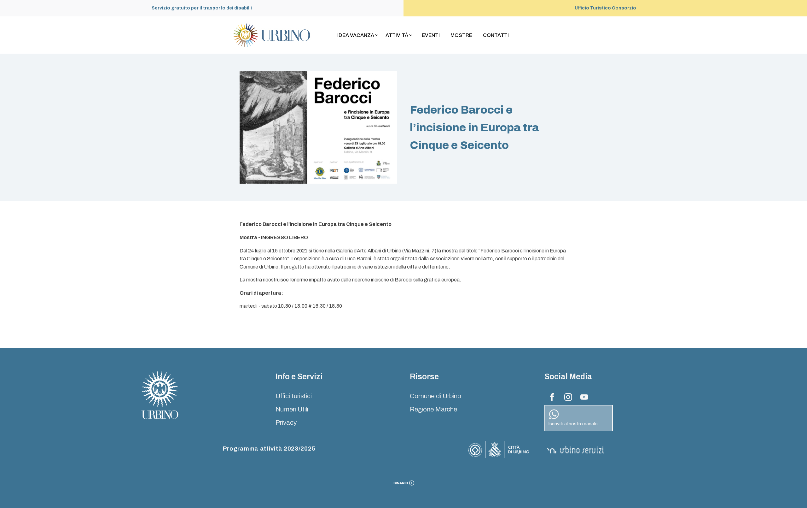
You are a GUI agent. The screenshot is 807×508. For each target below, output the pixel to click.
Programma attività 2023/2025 (269, 448)
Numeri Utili (292, 409)
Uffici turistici (294, 396)
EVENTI (431, 35)
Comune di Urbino (435, 396)
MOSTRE (461, 35)
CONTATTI (496, 35)
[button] (358, 35)
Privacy (286, 422)
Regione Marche (433, 409)
